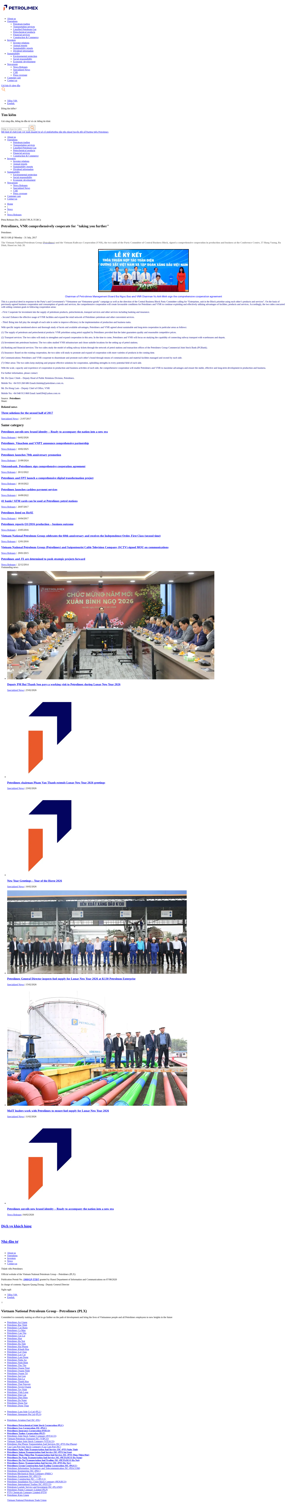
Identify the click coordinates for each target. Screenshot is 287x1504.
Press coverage (20, 75)
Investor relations (21, 43)
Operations (12, 21)
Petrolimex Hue (14, 1338)
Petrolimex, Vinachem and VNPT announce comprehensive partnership (45, 443)
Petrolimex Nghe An (17, 1360)
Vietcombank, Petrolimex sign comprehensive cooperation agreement (43, 466)
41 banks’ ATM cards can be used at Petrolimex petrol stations (39, 501)
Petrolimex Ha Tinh (16, 1344)
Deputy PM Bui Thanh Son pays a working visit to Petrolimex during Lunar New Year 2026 (63, 684)
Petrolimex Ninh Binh (17, 1362)
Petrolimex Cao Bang (17, 1327)
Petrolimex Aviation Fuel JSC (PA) (23, 1420)
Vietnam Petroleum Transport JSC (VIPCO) (28, 1438)
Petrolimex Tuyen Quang (19, 1387)
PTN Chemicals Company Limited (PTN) (27, 1492)
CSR (15, 72)
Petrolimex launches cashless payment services (29, 489)
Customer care (14, 77)
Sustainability (13, 53)
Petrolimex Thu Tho (16, 1365)
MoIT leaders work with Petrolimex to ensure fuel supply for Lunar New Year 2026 (58, 1110)
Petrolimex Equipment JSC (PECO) (24, 1476)
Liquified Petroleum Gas (24, 29)
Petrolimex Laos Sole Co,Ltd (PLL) (24, 1411)
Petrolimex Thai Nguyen (18, 1384)
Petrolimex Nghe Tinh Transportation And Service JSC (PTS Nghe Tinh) (42, 1449)
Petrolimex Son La (16, 1379)
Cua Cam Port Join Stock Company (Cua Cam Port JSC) (34, 1446)
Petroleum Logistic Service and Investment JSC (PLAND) (34, 1487)
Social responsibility (22, 59)
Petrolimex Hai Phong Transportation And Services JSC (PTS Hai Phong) (42, 1444)
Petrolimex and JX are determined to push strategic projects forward (43, 558)
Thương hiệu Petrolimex (97, 132)
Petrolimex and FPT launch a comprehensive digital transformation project (47, 478)
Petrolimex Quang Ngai (18, 1368)
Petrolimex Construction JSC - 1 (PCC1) (26, 1479)
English (11, 103)
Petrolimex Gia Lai (16, 1335)
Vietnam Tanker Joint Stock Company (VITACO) (30, 1441)
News (10, 209)
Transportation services (24, 26)
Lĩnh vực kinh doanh (27, 132)
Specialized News (21, 69)
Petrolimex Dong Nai (17, 1403)
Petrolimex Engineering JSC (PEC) (24, 1471)
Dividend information (23, 51)
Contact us (12, 80)
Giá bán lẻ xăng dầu (10, 85)
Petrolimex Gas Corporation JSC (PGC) (27, 1428)
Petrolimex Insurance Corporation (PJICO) (28, 1430)
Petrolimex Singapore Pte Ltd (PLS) (24, 1414)
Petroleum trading (21, 24)
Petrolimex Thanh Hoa (18, 1381)
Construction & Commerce (26, 37)
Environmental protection (25, 56)
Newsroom (12, 64)
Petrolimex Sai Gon (16, 1376)
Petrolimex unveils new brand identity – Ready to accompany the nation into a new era (54, 431)
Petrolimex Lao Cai (16, 1354)
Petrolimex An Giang (17, 1322)
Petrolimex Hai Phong (17, 1346)
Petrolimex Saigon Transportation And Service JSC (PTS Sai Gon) (39, 1452)
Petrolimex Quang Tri (17, 1373)
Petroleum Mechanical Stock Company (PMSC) (30, 1473)
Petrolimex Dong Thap (18, 1405)
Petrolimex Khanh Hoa (18, 1349)
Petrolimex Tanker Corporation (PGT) (26, 1433)
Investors (11, 40)
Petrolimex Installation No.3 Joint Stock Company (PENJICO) (36, 1481)
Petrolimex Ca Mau (16, 1330)
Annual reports (20, 45)
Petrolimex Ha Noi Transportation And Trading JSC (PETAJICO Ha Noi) (43, 1460)
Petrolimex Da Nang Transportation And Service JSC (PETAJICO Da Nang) (44, 1457)
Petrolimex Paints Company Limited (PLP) (27, 1489)
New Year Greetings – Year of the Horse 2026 (34, 880)
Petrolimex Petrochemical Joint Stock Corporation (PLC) (35, 1425)
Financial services (21, 34)
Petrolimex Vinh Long (17, 1392)
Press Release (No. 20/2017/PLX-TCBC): (21, 219)
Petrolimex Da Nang (17, 1400)
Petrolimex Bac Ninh (17, 1325)
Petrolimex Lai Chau (17, 1352)
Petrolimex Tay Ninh (17, 1389)
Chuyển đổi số (79, 132)
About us (11, 18)
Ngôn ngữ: (6, 1289)
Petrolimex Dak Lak (16, 1395)
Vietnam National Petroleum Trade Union (26, 1500)
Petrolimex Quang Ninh (18, 1370)
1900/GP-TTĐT (31, 1279)
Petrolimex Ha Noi (16, 1341)
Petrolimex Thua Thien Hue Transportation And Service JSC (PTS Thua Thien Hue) (48, 1455)
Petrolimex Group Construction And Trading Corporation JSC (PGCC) (42, 1465)
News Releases (20, 67)
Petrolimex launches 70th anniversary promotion (31, 454)
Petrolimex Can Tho (16, 1333)
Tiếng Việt (12, 100)
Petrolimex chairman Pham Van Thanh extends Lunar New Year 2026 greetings (56, 782)
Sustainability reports (23, 48)
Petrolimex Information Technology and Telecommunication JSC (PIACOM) (43, 1468)
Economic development (24, 61)
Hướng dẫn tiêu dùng (62, 132)
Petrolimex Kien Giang (18, 1495)
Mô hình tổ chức (9, 132)
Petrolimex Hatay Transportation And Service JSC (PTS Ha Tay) (39, 1463)
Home (10, 204)
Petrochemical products (24, 32)
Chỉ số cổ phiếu (44, 132)
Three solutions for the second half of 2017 (27, 412)
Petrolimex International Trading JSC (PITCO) (29, 1484)
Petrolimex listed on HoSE (17, 512)
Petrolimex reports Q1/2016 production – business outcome (37, 524)
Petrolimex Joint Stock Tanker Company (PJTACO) (31, 1436)
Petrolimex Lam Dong (17, 1357)
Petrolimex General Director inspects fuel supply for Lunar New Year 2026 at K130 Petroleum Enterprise (71, 978)
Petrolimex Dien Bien (17, 1397)
